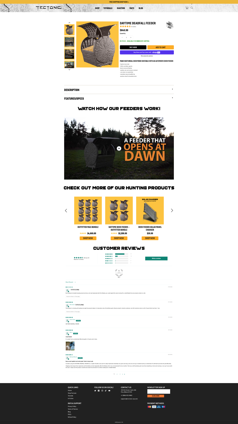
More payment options (147, 55)
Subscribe (156, 396)
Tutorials (70, 396)
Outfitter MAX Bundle (88, 227)
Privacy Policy (72, 406)
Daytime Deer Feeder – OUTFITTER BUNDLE (119, 228)
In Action (70, 398)
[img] (69, 287)
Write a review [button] (156, 258)
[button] (97, 7)
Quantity (123, 33)
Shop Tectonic (72, 393)
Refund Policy (72, 417)
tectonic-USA (120, 422)
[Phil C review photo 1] (70, 346)
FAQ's (69, 414)
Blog (69, 412)
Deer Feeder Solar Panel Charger (150, 228)
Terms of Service (73, 409)
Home (70, 390)
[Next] (69, 69)
